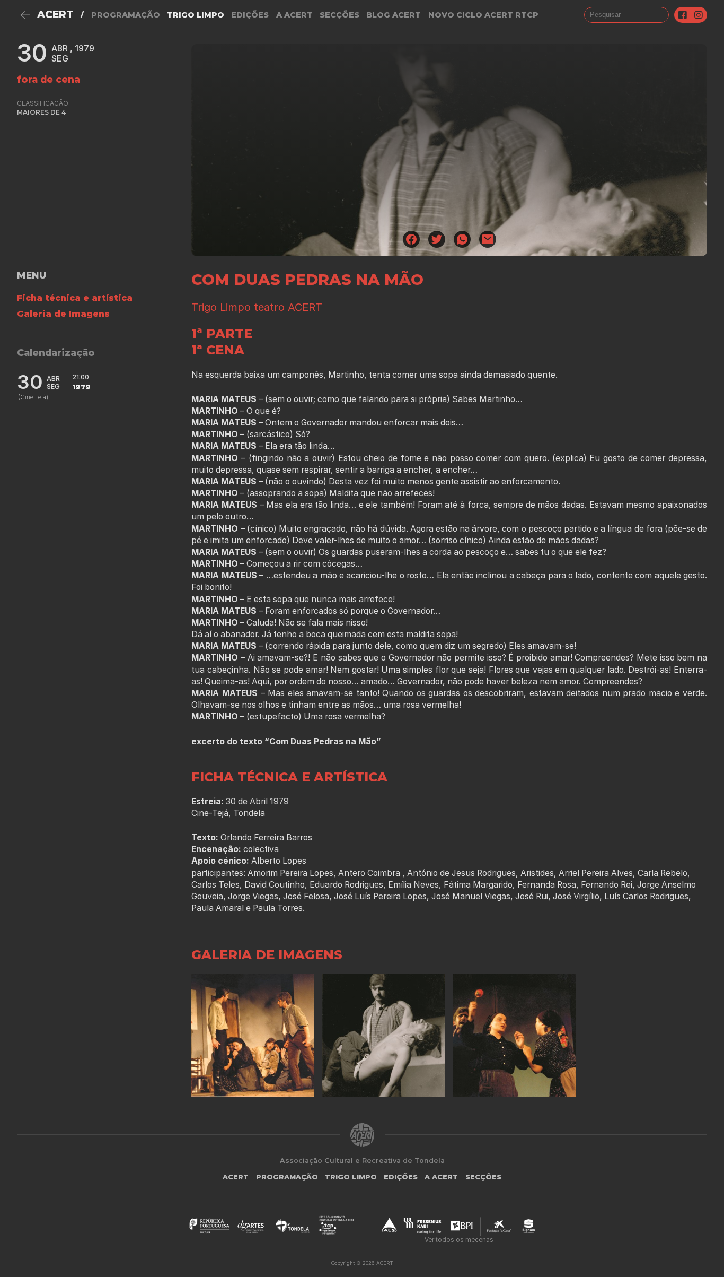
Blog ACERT (393, 15)
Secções (339, 15)
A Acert (294, 15)
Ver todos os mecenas (459, 1240)
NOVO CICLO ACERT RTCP (483, 15)
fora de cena (48, 79)
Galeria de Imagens (63, 314)
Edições (250, 15)
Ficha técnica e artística (75, 298)
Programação (125, 15)
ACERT (55, 15)
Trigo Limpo (195, 15)
